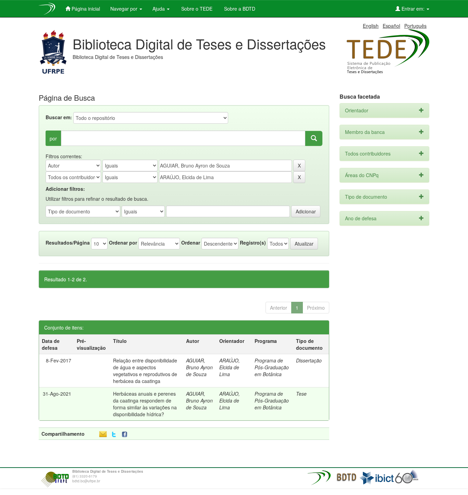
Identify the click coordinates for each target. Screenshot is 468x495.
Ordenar (190, 242)
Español (391, 25)
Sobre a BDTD (239, 8)
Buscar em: (59, 117)
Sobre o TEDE (196, 8)
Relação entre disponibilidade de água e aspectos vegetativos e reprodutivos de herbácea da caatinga (145, 370)
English (371, 25)
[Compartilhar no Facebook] (126, 434)
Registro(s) (253, 242)
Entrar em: (413, 8)
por (53, 138)
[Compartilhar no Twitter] (114, 434)
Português (415, 25)
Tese (301, 393)
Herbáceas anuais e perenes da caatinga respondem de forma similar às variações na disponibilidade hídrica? (145, 404)
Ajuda (159, 8)
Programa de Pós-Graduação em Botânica (272, 367)
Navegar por (124, 8)
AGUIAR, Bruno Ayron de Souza (199, 367)
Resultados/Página (68, 242)
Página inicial (85, 8)
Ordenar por (123, 242)
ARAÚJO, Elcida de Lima (229, 367)
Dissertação (309, 360)
